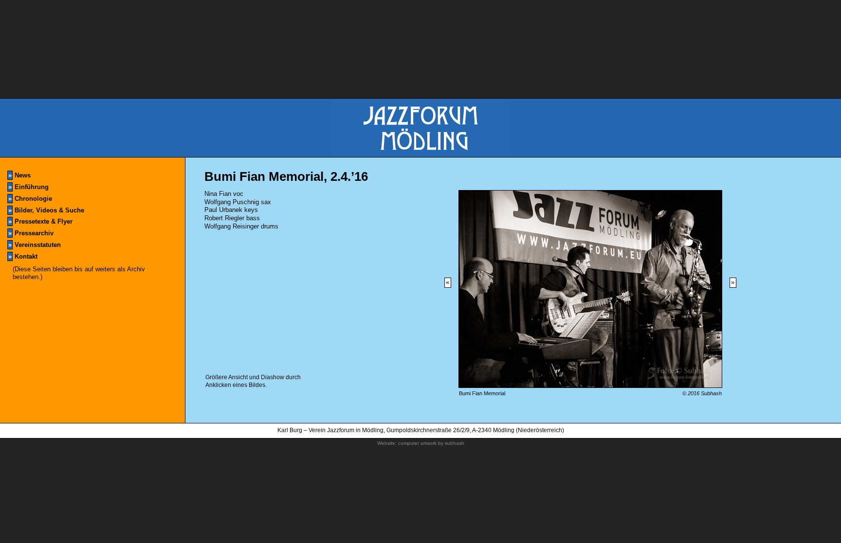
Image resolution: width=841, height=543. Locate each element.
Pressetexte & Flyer (40, 221)
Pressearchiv (31, 233)
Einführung (28, 187)
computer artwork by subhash (431, 443)
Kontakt (22, 256)
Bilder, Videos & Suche (46, 210)
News (19, 175)
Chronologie (30, 198)
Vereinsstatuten (34, 244)
